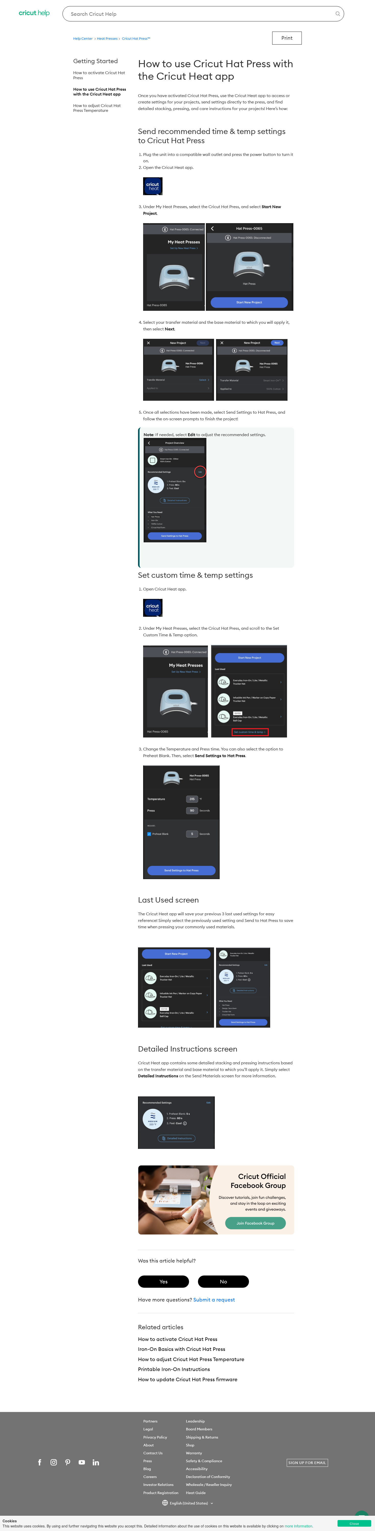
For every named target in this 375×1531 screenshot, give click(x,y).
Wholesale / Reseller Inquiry (209, 1484)
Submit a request (214, 1299)
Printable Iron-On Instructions (174, 1369)
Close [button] (354, 1523)
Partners (150, 1421)
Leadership (195, 1421)
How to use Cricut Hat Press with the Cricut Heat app (99, 92)
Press (147, 1461)
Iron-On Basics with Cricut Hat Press (181, 1349)
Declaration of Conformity (208, 1476)
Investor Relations (158, 1484)
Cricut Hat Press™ (136, 38)
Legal (148, 1429)
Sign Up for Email (307, 1462)
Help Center (83, 38)
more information (298, 1525)
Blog (147, 1469)
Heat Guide (196, 1492)
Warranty (194, 1453)
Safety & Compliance (204, 1461)
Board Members (199, 1429)
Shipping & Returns (202, 1437)
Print (287, 38)
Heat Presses (107, 38)
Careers (150, 1476)
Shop (190, 1445)
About (148, 1445)
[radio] (163, 1281)
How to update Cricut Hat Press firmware (188, 1379)
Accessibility (197, 1469)
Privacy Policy (155, 1437)
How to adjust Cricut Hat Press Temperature (97, 108)
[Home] (35, 14)
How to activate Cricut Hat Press (99, 75)
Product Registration (160, 1492)
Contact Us (152, 1453)
